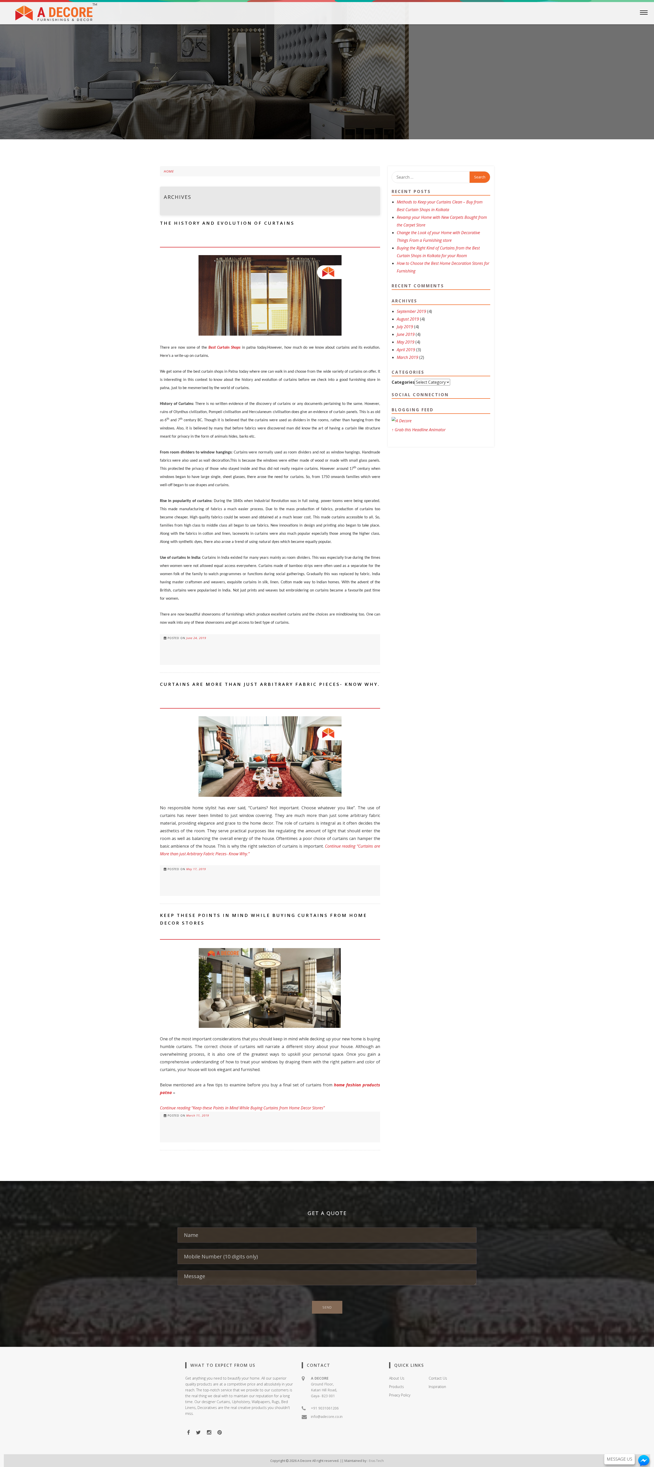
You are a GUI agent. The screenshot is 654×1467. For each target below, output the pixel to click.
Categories (403, 382)
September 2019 (411, 311)
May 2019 (405, 342)
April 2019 (406, 349)
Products (396, 1386)
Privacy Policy (399, 1395)
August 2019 (408, 319)
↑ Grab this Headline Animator (419, 430)
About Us (396, 1378)
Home (169, 171)
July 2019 (405, 326)
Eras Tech (376, 1460)
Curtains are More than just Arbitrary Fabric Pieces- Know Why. (270, 684)
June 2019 (406, 334)
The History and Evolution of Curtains (227, 223)
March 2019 (407, 357)
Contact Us (438, 1378)
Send (327, 1307)
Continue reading (242, 1108)
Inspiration (437, 1386)
